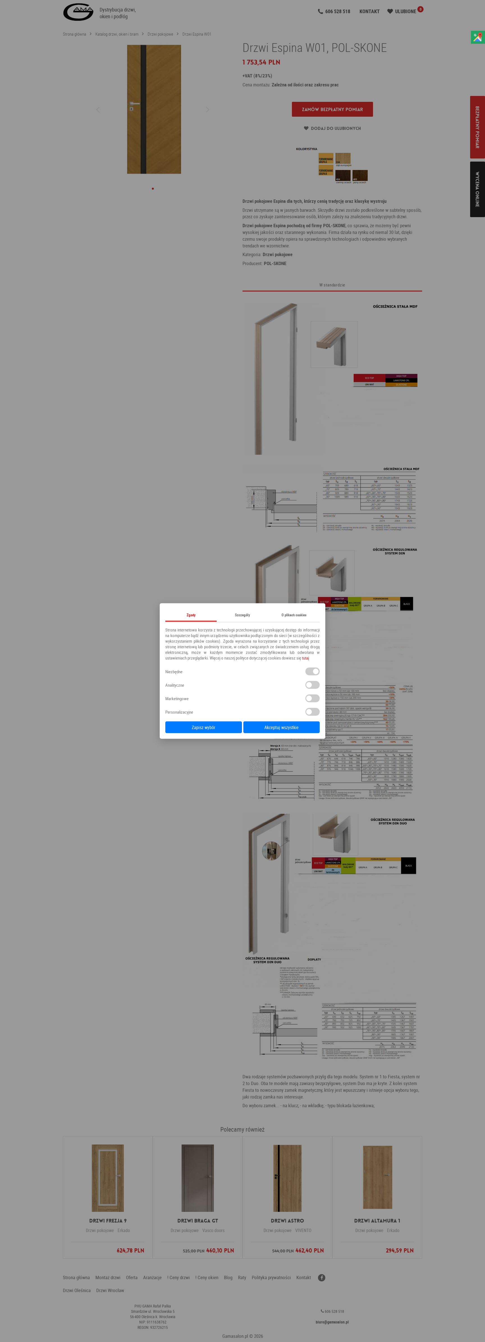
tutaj (305, 658)
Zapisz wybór (203, 727)
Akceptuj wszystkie (281, 727)
